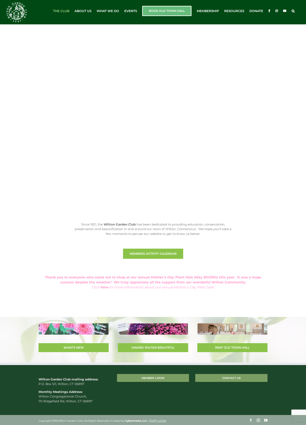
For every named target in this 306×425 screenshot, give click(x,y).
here (104, 287)
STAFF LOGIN (157, 420)
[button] (293, 11)
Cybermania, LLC (136, 420)
